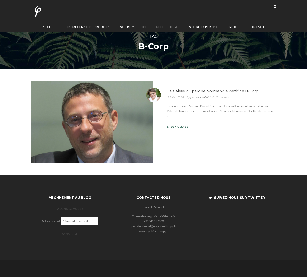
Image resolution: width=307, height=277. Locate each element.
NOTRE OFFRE (167, 27)
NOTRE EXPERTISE (203, 27)
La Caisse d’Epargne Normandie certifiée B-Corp (212, 91)
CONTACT (256, 27)
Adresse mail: (51, 221)
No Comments (220, 97)
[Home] (37, 12)
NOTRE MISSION (133, 27)
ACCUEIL (49, 27)
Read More (179, 127)
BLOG (233, 27)
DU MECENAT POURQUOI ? (88, 27)
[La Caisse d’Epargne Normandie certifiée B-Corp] (92, 122)
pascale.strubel (199, 97)
